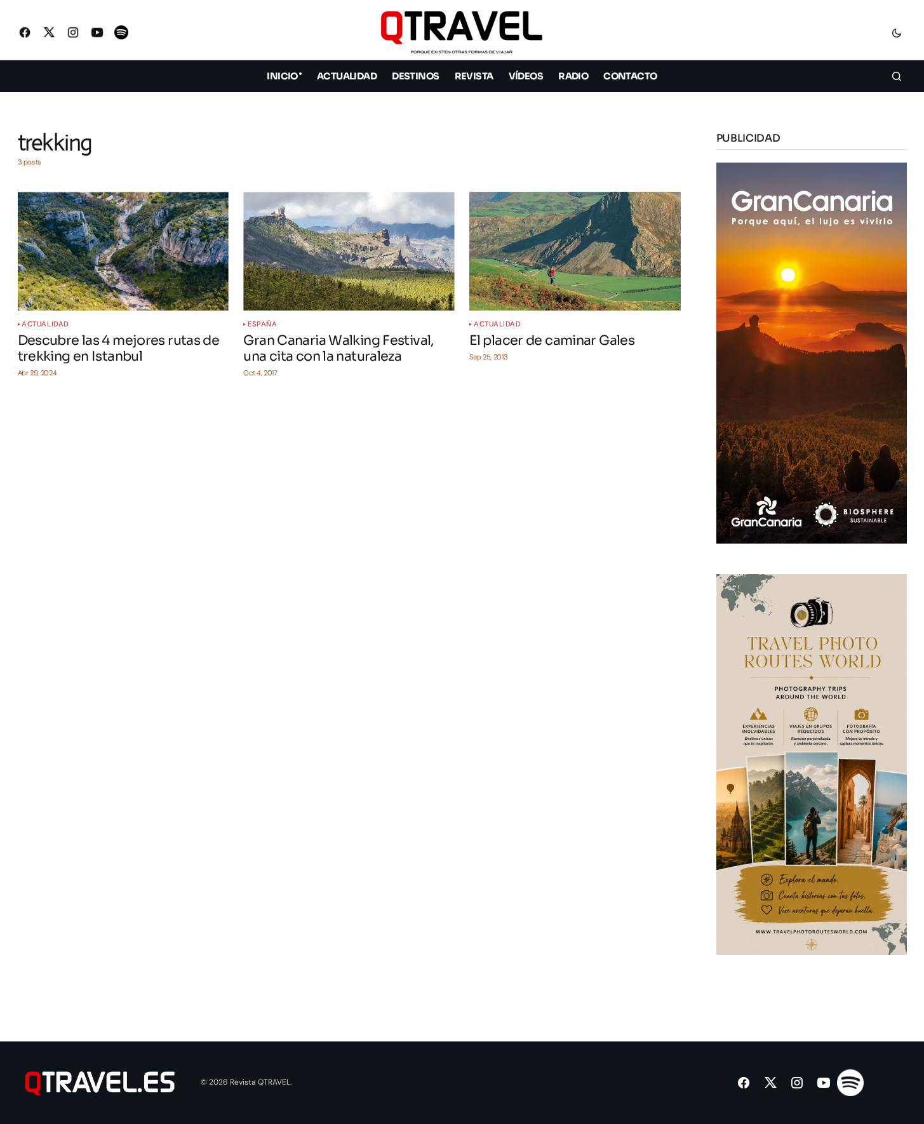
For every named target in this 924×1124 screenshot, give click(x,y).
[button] (897, 32)
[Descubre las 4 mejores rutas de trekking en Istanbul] (123, 251)
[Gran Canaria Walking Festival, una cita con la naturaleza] (348, 251)
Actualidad (45, 324)
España (262, 324)
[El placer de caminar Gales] (574, 251)
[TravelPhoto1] (811, 763)
